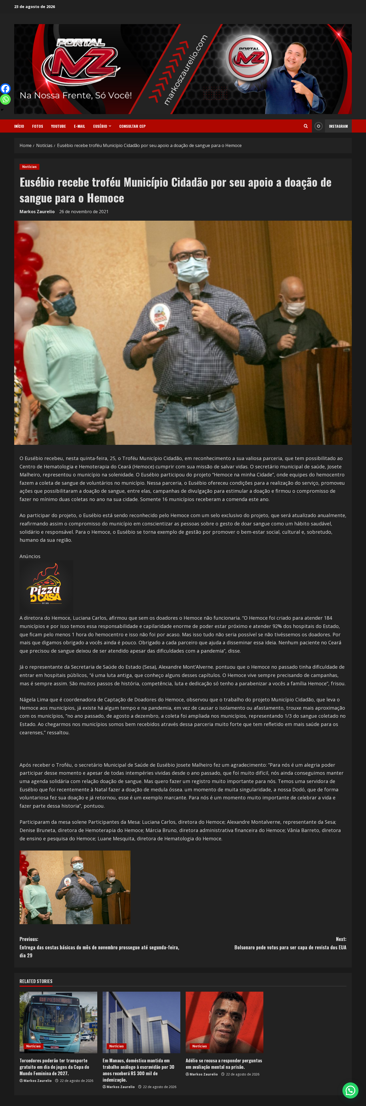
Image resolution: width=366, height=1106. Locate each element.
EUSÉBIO (100, 126)
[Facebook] (5, 88)
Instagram (338, 126)
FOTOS (37, 126)
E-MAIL (79, 126)
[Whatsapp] (5, 99)
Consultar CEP (132, 126)
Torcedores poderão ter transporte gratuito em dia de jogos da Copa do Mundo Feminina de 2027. (54, 1067)
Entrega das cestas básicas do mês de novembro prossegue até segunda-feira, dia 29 (99, 947)
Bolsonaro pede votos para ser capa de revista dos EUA (290, 943)
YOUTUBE (58, 126)
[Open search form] (306, 126)
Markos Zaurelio (37, 212)
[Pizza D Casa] (46, 586)
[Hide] (2, 110)
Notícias (29, 166)
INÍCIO (19, 126)
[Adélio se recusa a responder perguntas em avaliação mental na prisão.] (224, 1022)
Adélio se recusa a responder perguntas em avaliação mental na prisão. (224, 1063)
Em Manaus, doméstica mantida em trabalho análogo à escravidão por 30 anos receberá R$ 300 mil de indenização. (138, 1070)
